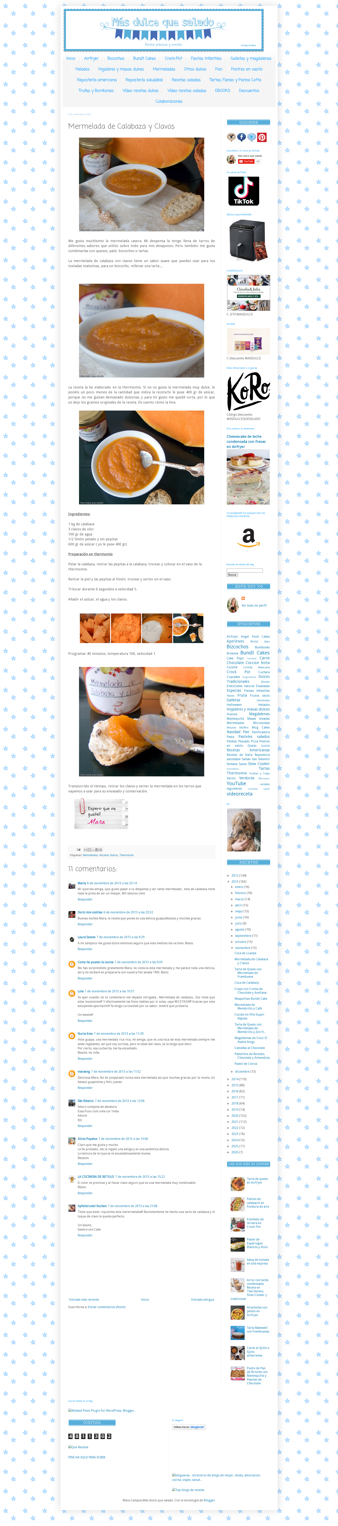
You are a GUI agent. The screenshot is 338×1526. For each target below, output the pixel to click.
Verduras (246, 778)
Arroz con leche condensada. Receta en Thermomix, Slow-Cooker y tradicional (249, 1289)
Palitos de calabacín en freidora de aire (258, 1202)
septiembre (243, 936)
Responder (85, 899)
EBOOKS (222, 91)
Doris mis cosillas (90, 912)
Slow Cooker (259, 764)
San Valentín (261, 759)
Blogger (209, 1500)
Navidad (233, 732)
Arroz (254, 641)
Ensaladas (263, 686)
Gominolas (263, 700)
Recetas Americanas (248, 750)
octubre (241, 942)
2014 (235, 1079)
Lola (81, 991)
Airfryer (91, 58)
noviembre (243, 948)
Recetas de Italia (239, 755)
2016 (235, 1091)
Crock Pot (238, 672)
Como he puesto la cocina (95, 962)
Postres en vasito (246, 69)
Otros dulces (195, 69)
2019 (235, 1110)
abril (239, 905)
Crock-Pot (173, 58)
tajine (267, 788)
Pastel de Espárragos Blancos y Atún (257, 1243)
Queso (252, 745)
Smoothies (233, 768)
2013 (235, 881)
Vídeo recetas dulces (141, 91)
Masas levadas (258, 718)
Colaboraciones (169, 101)
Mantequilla (235, 718)
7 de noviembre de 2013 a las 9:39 (139, 962)
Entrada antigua (202, 1299)
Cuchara (264, 672)
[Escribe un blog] (89, 850)
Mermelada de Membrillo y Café (248, 1006)
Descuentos (249, 91)
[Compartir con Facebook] (97, 850)
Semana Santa (237, 764)
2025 (235, 1146)
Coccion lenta (258, 663)
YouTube (236, 783)
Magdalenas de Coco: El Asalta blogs (251, 1040)
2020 (235, 1116)
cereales (265, 784)
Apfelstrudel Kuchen (92, 1206)
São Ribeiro (86, 1101)
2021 (235, 1122)
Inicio (70, 58)
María (82, 883)
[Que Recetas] (78, 1447)
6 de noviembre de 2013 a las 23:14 (112, 883)
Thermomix (126, 855)
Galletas (233, 700)
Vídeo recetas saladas (187, 91)
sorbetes (253, 788)
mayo (239, 911)
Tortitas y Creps (259, 773)
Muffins (243, 727)
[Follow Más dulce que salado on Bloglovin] (189, 1429)
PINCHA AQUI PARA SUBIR (86, 1457)
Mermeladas (164, 69)
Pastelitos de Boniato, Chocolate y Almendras (252, 1056)
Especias (234, 690)
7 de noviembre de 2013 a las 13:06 (123, 1139)
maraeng (84, 1071)
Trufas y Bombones (96, 91)
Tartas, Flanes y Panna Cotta (235, 80)
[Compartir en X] (93, 850)
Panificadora (261, 732)
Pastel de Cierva (246, 1064)
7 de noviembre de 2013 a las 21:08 (132, 1206)
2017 (235, 1097)
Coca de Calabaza (247, 983)
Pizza (254, 741)
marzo (240, 899)
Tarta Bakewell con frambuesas (258, 1329)
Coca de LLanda (245, 953)
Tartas (264, 768)
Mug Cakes (261, 727)
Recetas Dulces (108, 855)
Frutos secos (260, 695)
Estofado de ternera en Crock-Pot (255, 1223)
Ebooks (265, 681)
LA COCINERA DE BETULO (96, 1177)
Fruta (242, 695)
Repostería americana (97, 80)
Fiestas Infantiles (206, 58)
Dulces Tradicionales (248, 679)
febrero (241, 893)
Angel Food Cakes (255, 636)
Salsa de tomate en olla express (258, 1261)
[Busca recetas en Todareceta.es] (188, 1490)
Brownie (232, 653)
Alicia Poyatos (87, 1139)
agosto (240, 929)
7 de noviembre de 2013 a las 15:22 (140, 1177)
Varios (231, 778)
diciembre (242, 1071)
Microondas (261, 723)
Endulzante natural (240, 686)
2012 (235, 875)
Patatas (232, 741)
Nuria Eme (85, 1034)
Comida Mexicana (256, 667)
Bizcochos (116, 58)
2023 (235, 1134)
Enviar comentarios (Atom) (106, 1307)
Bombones (262, 647)
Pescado (244, 741)
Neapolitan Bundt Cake (251, 999)
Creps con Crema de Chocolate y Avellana (250, 990)
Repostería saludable (144, 80)
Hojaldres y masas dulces (121, 69)
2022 (235, 1128)
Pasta (230, 737)
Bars (267, 641)
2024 (235, 1140)
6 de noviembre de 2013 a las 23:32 (128, 912)
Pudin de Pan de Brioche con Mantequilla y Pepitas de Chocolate (257, 1375)
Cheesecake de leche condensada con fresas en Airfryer (246, 441)
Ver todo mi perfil (254, 605)
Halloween (234, 705)
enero (239, 887)
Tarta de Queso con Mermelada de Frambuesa (248, 972)
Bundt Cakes (144, 58)
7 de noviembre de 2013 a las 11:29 (119, 1034)
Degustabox (249, 677)
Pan (218, 69)
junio (239, 917)
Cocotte (232, 667)
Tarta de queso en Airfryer (257, 1180)
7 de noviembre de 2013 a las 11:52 (116, 1071)
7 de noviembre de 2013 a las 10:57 (109, 991)
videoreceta (240, 794)
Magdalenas (259, 714)
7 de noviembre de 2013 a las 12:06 (120, 1101)
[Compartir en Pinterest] (100, 850)
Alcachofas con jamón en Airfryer (257, 1311)
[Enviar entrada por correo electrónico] (78, 849)
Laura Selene (86, 937)
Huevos (232, 714)
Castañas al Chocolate (250, 1048)
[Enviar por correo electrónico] (86, 850)
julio (239, 923)
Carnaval (251, 658)
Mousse (231, 727)
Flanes (230, 695)
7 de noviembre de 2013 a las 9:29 (121, 937)
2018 (235, 1103)
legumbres (234, 788)
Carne (265, 658)
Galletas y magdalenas (251, 58)
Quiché (265, 745)
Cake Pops (235, 658)
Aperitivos (235, 641)
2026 (235, 1152)
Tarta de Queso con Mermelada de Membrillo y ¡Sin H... (250, 1028)
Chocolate (235, 663)
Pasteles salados (254, 736)
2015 (235, 1085)
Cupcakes (233, 677)
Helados (83, 69)
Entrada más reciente (84, 1299)
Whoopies (264, 778)
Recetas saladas (186, 80)
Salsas (246, 759)
